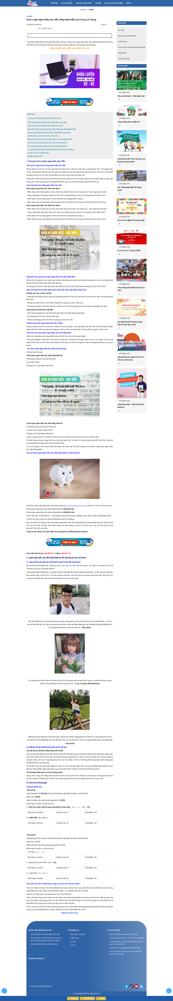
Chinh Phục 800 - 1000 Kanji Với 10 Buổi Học (131, 406)
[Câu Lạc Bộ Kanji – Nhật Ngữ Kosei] (132, 80)
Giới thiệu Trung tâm (78, 934)
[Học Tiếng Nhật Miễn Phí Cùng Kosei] (132, 175)
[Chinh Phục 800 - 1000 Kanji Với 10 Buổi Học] (132, 383)
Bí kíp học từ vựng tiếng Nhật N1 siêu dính (125, 948)
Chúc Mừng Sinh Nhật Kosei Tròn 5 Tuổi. (131, 289)
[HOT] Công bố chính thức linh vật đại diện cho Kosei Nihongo (126, 953)
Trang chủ (83, 10)
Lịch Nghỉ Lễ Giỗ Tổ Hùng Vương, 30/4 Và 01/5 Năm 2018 (130, 323)
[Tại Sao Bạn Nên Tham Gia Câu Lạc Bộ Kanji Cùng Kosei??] (132, 141)
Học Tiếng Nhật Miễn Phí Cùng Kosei (129, 189)
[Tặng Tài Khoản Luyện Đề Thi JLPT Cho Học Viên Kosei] (132, 342)
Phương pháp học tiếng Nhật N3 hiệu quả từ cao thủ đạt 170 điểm (126, 943)
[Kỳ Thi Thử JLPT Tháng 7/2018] (132, 236)
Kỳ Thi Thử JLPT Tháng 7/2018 (129, 251)
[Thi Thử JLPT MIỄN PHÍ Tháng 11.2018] (132, 206)
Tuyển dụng (74, 938)
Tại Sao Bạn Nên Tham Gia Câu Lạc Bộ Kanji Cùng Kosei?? (131, 160)
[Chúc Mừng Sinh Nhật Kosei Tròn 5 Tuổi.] (132, 270)
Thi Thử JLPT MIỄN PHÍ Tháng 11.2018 (131, 220)
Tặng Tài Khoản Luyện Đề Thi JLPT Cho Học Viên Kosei (131, 358)
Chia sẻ (73, 941)
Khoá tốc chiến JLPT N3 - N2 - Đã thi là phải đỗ (127, 938)
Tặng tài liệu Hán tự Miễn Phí (129, 122)
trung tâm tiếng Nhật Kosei (76, 506)
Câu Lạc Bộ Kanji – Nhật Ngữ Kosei (131, 96)
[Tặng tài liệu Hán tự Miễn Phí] (132, 110)
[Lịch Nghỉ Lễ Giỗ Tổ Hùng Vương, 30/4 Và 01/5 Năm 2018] (132, 307)
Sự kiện (91, 10)
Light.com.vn (95, 993)
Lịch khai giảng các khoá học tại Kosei (124, 934)
